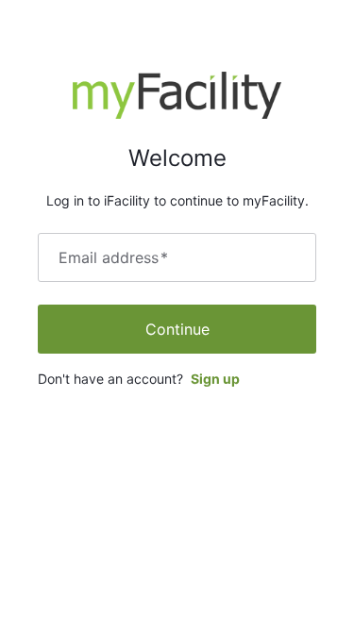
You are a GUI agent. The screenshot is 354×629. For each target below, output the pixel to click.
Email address (113, 257)
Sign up (215, 379)
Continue (177, 329)
